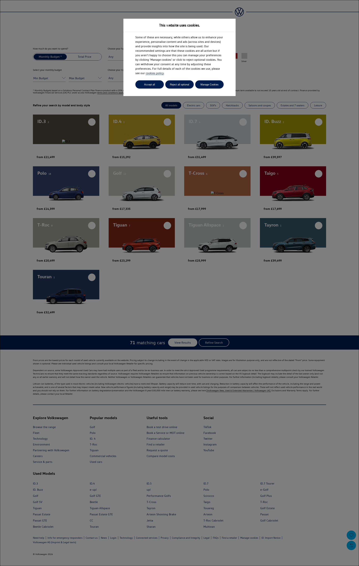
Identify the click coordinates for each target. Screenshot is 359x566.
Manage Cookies (209, 84)
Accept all (149, 84)
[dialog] (179, 283)
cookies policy (155, 73)
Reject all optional (179, 84)
